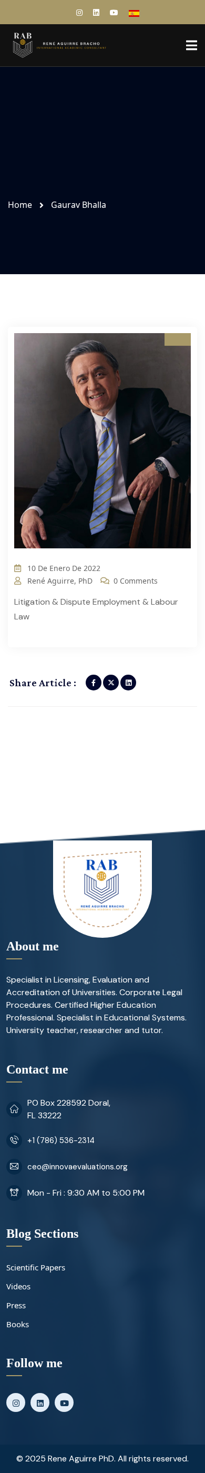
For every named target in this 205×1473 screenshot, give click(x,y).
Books (17, 1324)
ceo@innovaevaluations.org (77, 1166)
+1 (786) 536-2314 (61, 1140)
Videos (18, 1286)
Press (16, 1305)
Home (22, 205)
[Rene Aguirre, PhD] (59, 44)
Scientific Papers (35, 1267)
